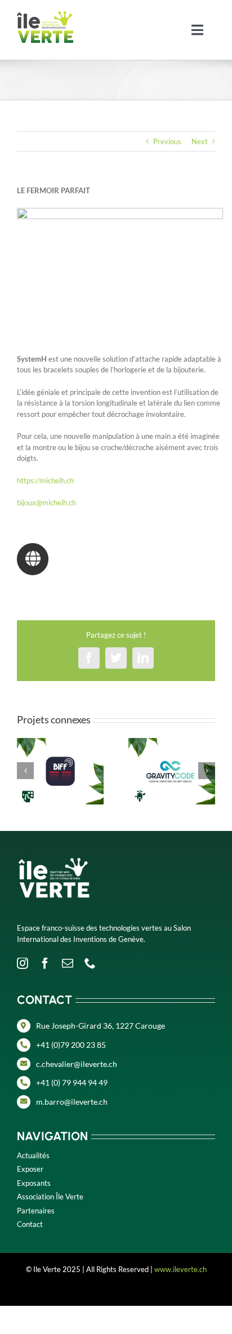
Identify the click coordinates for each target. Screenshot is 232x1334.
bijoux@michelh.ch (46, 502)
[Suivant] (206, 770)
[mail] (67, 963)
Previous (167, 141)
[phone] (90, 963)
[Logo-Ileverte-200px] (45, 14)
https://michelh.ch (45, 480)
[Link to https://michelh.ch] (32, 559)
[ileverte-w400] (53, 845)
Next (199, 141)
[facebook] (45, 963)
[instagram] (22, 963)
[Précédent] (25, 770)
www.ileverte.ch (180, 1269)
